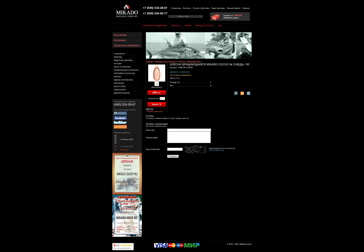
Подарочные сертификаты (127, 45)
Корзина (246, 8)
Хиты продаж (120, 35)
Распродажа (120, 40)
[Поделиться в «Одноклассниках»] (242, 93)
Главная (149, 61)
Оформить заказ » (231, 17)
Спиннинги (119, 54)
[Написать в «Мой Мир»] (236, 93)
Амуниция (119, 83)
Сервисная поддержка (155, 26)
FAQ (220, 26)
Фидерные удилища (123, 60)
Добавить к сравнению (180, 72)
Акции (188, 26)
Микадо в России (204, 26)
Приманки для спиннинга (165, 61)
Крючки (117, 77)
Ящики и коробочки (123, 80)
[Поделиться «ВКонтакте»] (248, 93)
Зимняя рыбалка (122, 93)
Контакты (187, 8)
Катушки (118, 63)
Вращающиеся (193, 61)
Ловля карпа (120, 90)
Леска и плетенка (122, 67)
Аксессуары (120, 86)
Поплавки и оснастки (124, 73)
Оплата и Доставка (201, 8)
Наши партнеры (218, 8)
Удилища (118, 57)
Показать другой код (216, 150)
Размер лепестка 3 (155, 111)
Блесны (182, 61)
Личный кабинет (234, 8)
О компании (176, 8)
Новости (175, 26)
